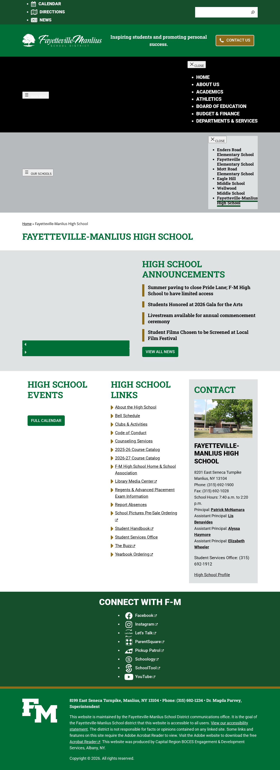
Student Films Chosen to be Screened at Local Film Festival (198, 335)
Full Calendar (46, 420)
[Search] (253, 12)
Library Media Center (134, 481)
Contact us (238, 40)
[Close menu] (196, 64)
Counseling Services (134, 441)
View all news (160, 351)
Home (27, 224)
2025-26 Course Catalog (137, 449)
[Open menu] (35, 95)
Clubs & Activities (131, 424)
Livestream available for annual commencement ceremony (202, 318)
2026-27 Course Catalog (137, 458)
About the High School (135, 407)
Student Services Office (136, 537)
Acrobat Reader (83, 741)
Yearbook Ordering (132, 554)
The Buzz (123, 545)
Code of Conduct (130, 432)
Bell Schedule (127, 415)
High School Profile (212, 574)
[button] (76, 344)
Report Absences (131, 504)
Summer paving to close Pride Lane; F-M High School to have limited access (199, 290)
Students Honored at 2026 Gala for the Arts (195, 304)
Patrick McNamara (228, 509)
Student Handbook (132, 528)
